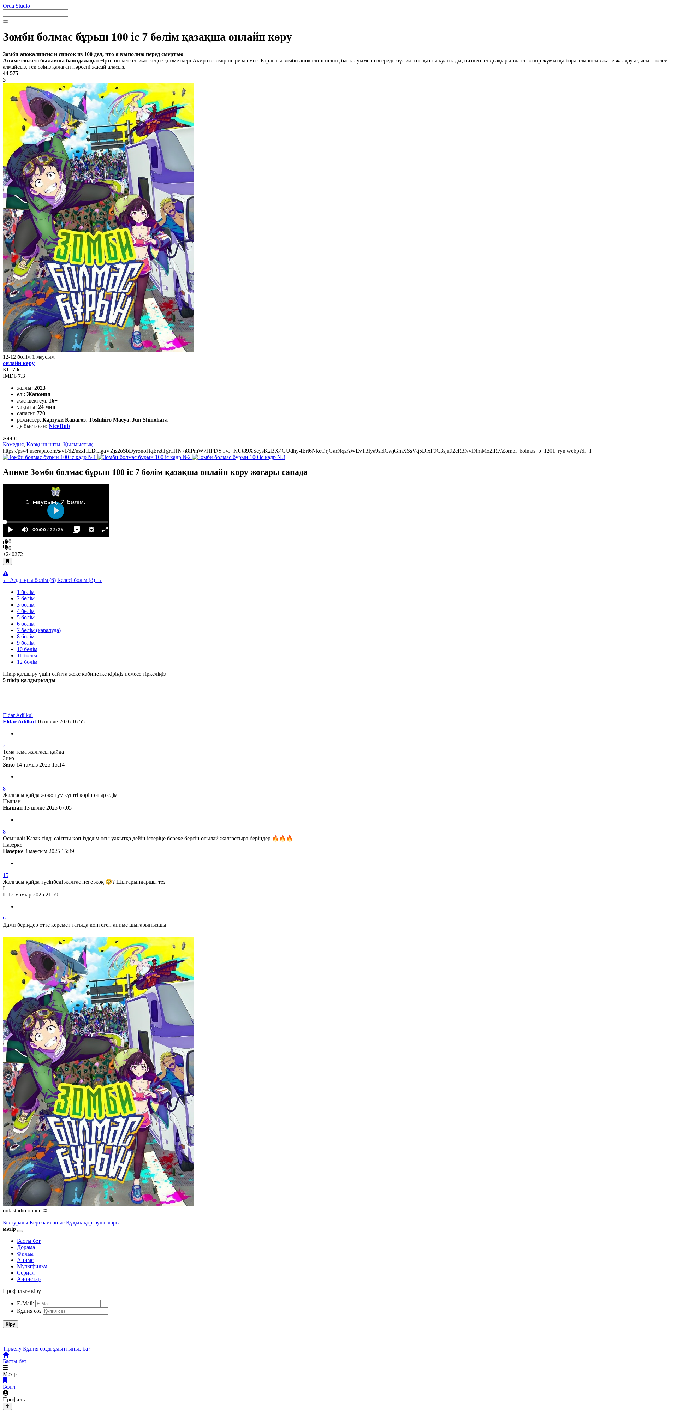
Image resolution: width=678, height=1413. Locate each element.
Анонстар (29, 1279)
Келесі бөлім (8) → (79, 580)
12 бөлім (27, 662)
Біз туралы (15, 1223)
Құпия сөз (29, 1311)
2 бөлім (26, 598)
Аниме (25, 1260)
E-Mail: (25, 1303)
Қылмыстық (78, 444)
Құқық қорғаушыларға (93, 1223)
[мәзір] (20, 1231)
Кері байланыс (47, 1223)
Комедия (13, 444)
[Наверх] (7, 1406)
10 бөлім (27, 649)
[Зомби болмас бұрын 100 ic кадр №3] (238, 457)
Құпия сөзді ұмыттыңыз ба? (56, 1349)
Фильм (25, 1254)
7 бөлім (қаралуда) (39, 630)
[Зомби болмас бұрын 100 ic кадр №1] (50, 457)
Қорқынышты (43, 444)
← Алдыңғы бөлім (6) (29, 580)
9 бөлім (26, 643)
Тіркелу (12, 1349)
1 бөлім (26, 592)
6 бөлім (26, 624)
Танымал (39, 693)
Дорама (26, 1247)
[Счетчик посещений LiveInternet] (127, 1223)
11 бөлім (27, 655)
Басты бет (29, 1241)
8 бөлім (26, 636)
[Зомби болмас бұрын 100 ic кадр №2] (144, 457)
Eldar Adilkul (19, 722)
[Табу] (5, 21)
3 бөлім (26, 605)
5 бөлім (26, 617)
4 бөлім (26, 611)
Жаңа (10, 693)
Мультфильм (32, 1266)
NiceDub (59, 426)
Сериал (26, 1273)
